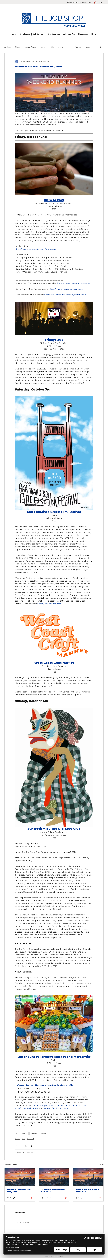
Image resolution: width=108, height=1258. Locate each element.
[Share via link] (31, 1146)
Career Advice (30, 47)
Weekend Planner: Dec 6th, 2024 (53, 1190)
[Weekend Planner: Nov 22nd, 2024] (88, 1177)
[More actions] (91, 61)
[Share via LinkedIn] (26, 1146)
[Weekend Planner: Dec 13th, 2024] (20, 1177)
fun (17, 1133)
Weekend (77, 47)
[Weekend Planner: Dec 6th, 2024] (54, 1177)
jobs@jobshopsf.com (73, 2)
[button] (101, 47)
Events (60, 47)
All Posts (7, 47)
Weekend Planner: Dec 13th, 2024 (19, 1190)
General (43, 47)
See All (101, 1164)
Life (52, 47)
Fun (68, 47)
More (88, 47)
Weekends (45, 1133)
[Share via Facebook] (16, 1146)
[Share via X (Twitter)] (21, 1146)
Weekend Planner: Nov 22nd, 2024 (87, 1190)
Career (18, 47)
